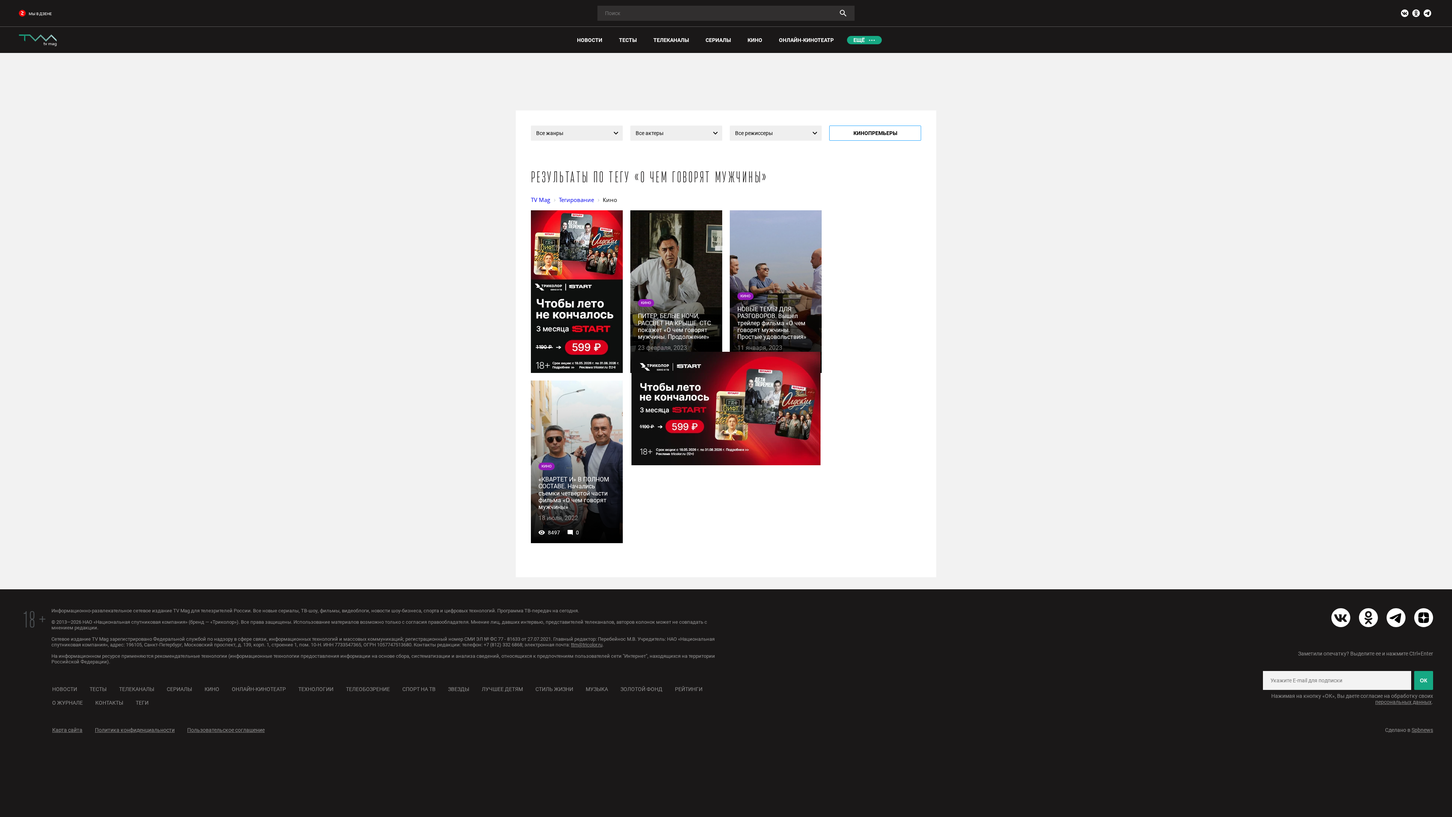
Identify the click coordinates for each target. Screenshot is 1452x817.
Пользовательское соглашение (226, 730)
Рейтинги (689, 689)
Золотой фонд (641, 689)
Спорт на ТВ (419, 689)
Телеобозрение (368, 689)
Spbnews (1422, 730)
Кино (212, 689)
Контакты (109, 703)
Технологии (316, 689)
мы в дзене (40, 14)
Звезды (458, 689)
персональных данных (1403, 702)
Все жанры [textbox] (549, 133)
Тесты (98, 689)
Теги (142, 703)
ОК (1423, 680)
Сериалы (179, 689)
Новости (64, 689)
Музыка (597, 689)
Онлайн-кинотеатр (259, 689)
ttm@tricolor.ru (586, 645)
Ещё (859, 40)
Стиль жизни (554, 689)
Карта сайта (67, 730)
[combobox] (577, 133)
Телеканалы (136, 689)
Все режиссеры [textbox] (754, 133)
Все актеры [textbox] (650, 133)
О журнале (67, 703)
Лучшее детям (502, 689)
